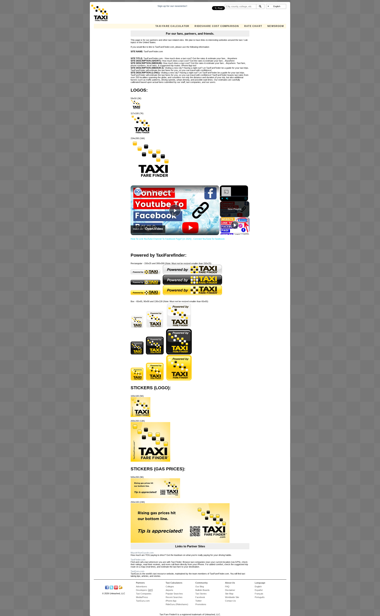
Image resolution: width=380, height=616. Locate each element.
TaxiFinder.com (138, 559)
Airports (169, 590)
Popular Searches (174, 593)
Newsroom (275, 26)
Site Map (229, 593)
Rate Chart (253, 26)
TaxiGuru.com (137, 571)
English (258, 586)
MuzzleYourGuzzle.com (142, 552)
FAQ (227, 586)
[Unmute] (227, 198)
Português (260, 597)
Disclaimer (230, 590)
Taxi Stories (201, 593)
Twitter (198, 601)
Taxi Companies (143, 593)
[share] (211, 190)
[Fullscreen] (245, 198)
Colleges (170, 586)
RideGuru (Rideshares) (177, 604)
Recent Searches (174, 597)
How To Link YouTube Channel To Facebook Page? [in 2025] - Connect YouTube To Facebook (174, 191)
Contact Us (230, 601)
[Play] (222, 198)
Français (259, 593)
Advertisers (141, 586)
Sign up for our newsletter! (172, 6)
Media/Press (142, 597)
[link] (138, 192)
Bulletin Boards (202, 590)
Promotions (200, 604)
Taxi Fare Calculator (172, 26)
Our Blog (199, 586)
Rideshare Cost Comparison (217, 26)
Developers (141, 590)
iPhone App (171, 601)
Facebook (200, 597)
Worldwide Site (232, 597)
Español (258, 590)
